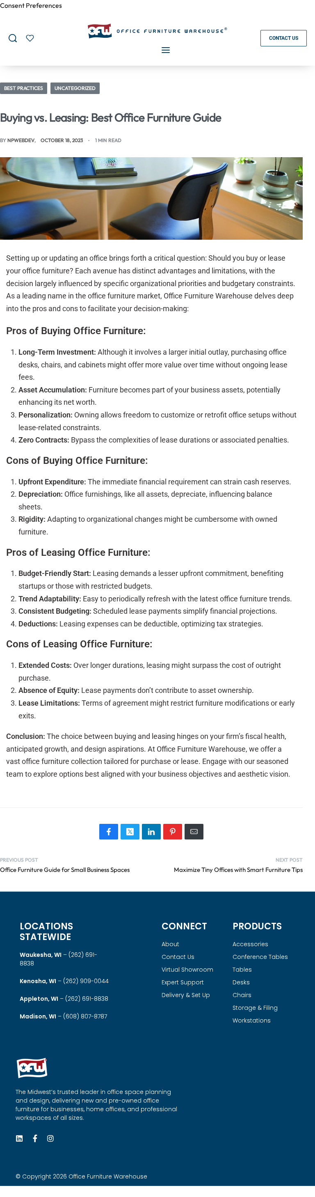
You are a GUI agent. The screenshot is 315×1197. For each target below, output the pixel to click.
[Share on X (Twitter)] (130, 831)
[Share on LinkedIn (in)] (151, 831)
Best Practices (23, 88)
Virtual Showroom (187, 969)
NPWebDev (20, 140)
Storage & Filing (255, 1008)
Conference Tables (260, 957)
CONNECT (184, 926)
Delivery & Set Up (186, 995)
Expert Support (183, 982)
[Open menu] (165, 50)
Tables (242, 969)
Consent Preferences (31, 5)
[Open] (29, 38)
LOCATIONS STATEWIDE (46, 931)
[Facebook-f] (35, 1138)
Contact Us (178, 957)
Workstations (252, 1020)
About (170, 944)
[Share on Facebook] (108, 831)
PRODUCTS (257, 926)
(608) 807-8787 (85, 1016)
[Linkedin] (19, 1138)
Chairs (242, 995)
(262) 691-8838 (86, 999)
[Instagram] (50, 1138)
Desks (241, 982)
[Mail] (194, 831)
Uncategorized (75, 88)
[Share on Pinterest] (172, 831)
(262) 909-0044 (86, 981)
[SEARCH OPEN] (12, 38)
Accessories (250, 944)
